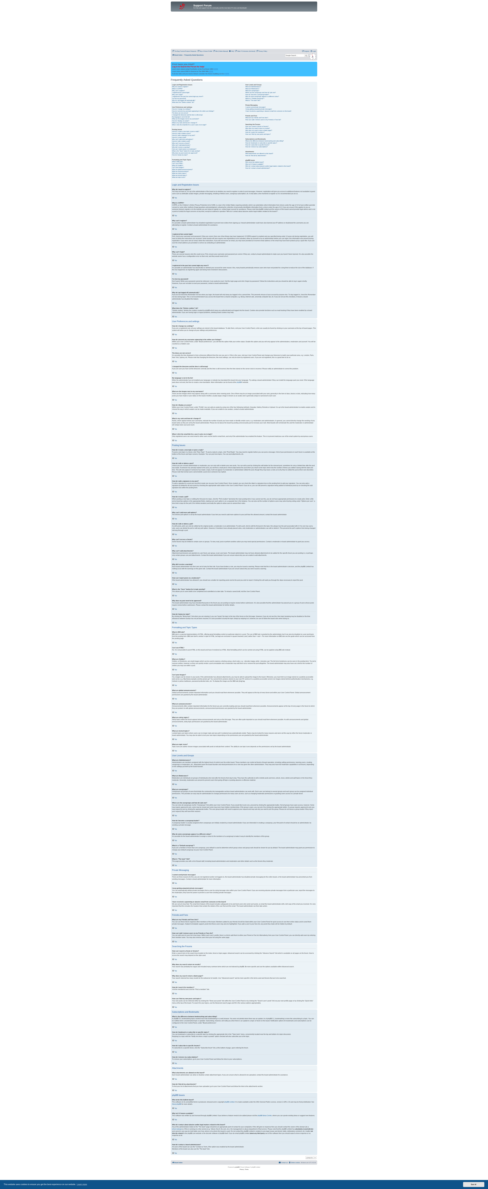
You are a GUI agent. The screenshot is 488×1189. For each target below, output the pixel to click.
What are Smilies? (177, 165)
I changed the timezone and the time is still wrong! (187, 115)
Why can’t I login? (177, 94)
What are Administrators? (253, 86)
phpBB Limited (229, 1102)
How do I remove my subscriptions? (256, 147)
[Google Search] (306, 55)
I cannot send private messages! (255, 107)
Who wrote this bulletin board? (254, 162)
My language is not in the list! (181, 117)
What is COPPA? (177, 88)
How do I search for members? (255, 132)
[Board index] (182, 6)
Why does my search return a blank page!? (258, 130)
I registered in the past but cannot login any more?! (187, 96)
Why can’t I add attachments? (181, 145)
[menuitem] (184, 51)
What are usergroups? (252, 90)
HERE (216, 69)
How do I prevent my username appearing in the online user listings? (193, 111)
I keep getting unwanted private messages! (258, 109)
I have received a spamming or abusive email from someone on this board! (268, 111)
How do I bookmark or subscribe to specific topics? (261, 143)
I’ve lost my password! (179, 98)
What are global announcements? (182, 169)
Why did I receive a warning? (181, 147)
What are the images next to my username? (185, 119)
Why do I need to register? (180, 86)
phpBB (239, 382)
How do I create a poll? (179, 137)
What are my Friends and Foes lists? (256, 117)
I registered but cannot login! (180, 92)
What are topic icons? (178, 177)
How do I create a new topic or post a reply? (185, 131)
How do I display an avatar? (180, 121)
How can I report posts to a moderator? (184, 149)
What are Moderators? (252, 88)
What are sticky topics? (179, 173)
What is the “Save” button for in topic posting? (186, 151)
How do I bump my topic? (180, 155)
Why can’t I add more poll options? (182, 139)
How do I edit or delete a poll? (181, 141)
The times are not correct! (180, 113)
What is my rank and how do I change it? (184, 122)
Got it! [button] (473, 1184)
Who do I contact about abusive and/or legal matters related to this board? (268, 166)
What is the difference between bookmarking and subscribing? (264, 141)
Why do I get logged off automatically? (183, 100)
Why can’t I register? (178, 90)
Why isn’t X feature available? (254, 164)
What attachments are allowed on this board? (259, 153)
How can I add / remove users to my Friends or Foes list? (263, 119)
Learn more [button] (82, 1184)
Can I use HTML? (177, 163)
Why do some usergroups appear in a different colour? (262, 96)
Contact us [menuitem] (284, 1162)
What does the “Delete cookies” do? (183, 102)
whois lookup (176, 1129)
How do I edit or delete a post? (181, 133)
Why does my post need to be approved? (184, 153)
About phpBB (176, 1104)
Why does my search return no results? (257, 128)
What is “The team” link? (252, 100)
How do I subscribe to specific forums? (257, 145)
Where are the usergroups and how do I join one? (260, 92)
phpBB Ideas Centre (265, 1115)
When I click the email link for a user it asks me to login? (189, 125)
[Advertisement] (244, 30)
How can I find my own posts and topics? (258, 134)
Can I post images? (178, 167)
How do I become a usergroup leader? (257, 94)
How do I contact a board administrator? (257, 168)
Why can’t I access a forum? (181, 143)
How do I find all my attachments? (255, 155)
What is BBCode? (177, 161)
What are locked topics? (179, 175)
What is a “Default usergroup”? (254, 98)
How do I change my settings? (181, 109)
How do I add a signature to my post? (183, 135)
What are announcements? (180, 171)
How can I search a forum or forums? (257, 126)
